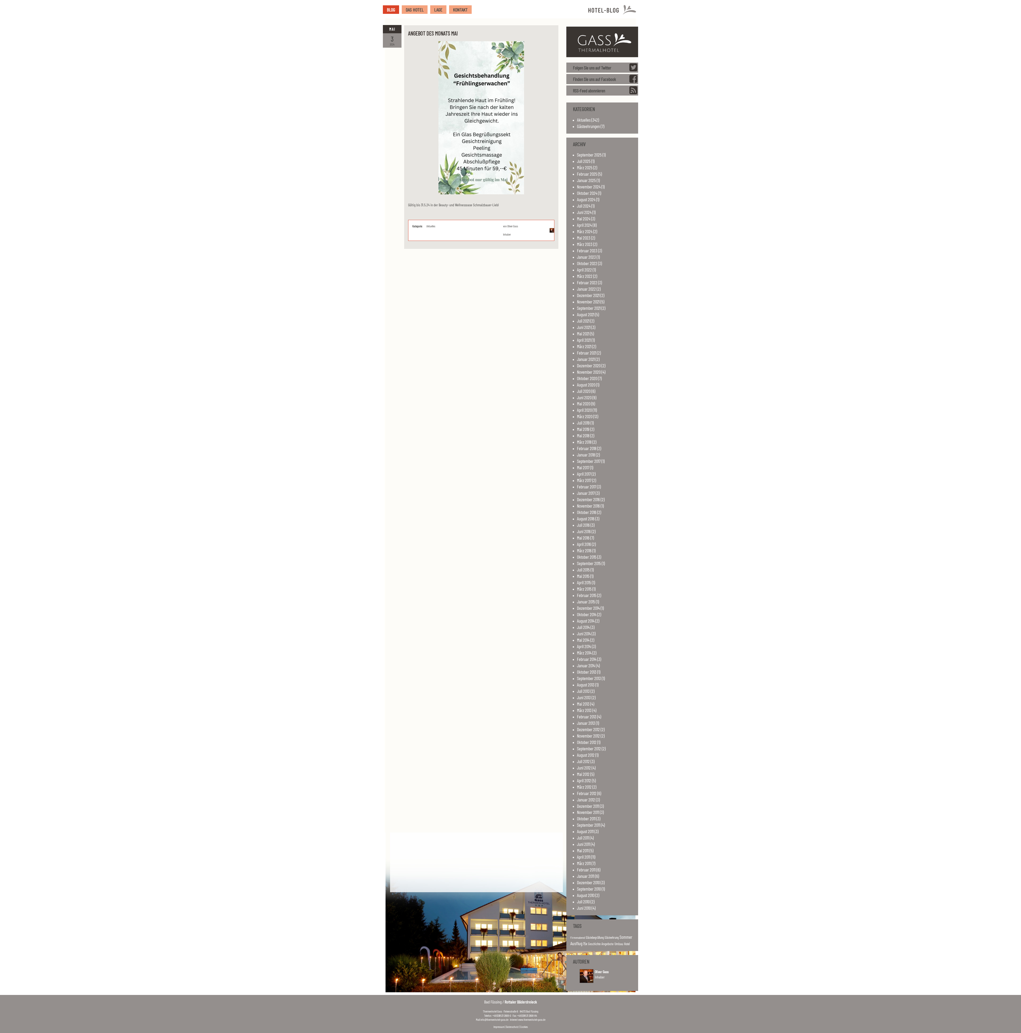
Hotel (627, 944)
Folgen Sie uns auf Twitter (592, 67)
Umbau (618, 943)
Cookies (524, 1026)
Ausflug (576, 943)
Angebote (607, 943)
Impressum (498, 1026)
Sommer (626, 937)
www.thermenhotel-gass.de (531, 1019)
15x (585, 943)
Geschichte (594, 944)
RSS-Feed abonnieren (589, 90)
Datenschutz (512, 1026)
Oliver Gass (512, 226)
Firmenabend (577, 937)
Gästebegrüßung (595, 937)
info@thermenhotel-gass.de (494, 1019)
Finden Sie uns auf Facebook (594, 79)
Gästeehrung (612, 937)
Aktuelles (430, 226)
